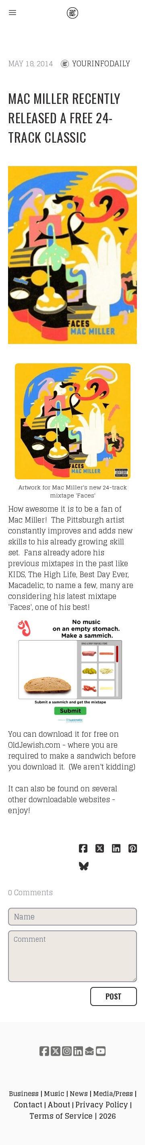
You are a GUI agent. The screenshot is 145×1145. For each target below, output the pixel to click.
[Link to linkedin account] (78, 1051)
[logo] (72, 13)
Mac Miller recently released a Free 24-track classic (64, 117)
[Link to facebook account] (44, 1051)
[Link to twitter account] (55, 1051)
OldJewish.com (34, 744)
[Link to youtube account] (101, 1051)
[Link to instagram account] (67, 1051)
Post (114, 996)
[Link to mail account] (89, 1051)
